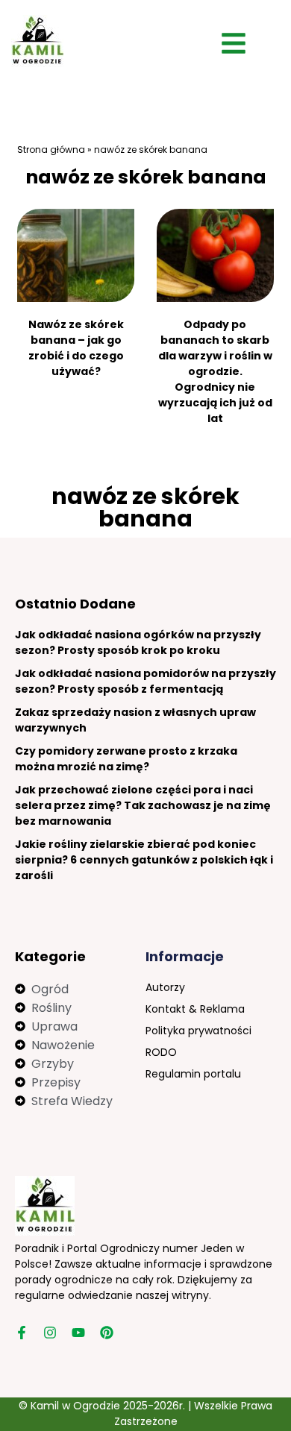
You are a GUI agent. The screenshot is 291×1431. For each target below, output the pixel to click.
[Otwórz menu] (233, 43)
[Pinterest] (106, 1332)
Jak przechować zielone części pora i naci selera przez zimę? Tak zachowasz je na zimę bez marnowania (143, 805)
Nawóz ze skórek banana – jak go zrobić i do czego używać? (76, 348)
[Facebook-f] (21, 1332)
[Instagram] (50, 1332)
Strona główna (51, 149)
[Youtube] (78, 1332)
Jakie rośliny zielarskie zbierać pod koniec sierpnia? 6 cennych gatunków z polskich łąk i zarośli (144, 860)
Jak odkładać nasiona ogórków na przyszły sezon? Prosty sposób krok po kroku (138, 642)
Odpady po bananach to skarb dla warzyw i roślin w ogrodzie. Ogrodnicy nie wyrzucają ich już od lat (215, 371)
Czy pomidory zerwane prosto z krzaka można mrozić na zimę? (126, 758)
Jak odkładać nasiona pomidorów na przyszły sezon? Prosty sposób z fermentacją (145, 681)
